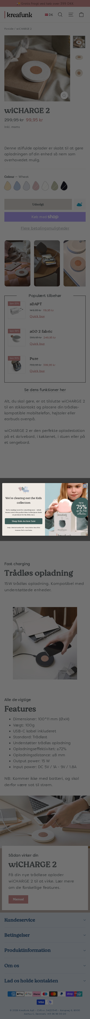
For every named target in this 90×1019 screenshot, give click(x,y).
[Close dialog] (85, 486)
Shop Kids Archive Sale (24, 521)
